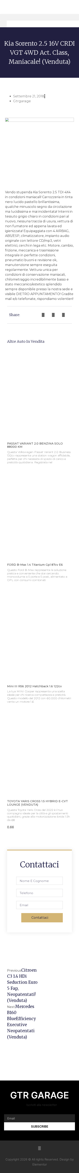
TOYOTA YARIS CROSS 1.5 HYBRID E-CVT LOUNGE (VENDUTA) (37, 802)
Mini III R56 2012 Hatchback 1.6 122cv (34, 686)
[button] (39, 17)
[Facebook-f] (39, 1148)
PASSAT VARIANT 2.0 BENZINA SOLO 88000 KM (35, 445)
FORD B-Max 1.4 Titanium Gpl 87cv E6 (35, 565)
